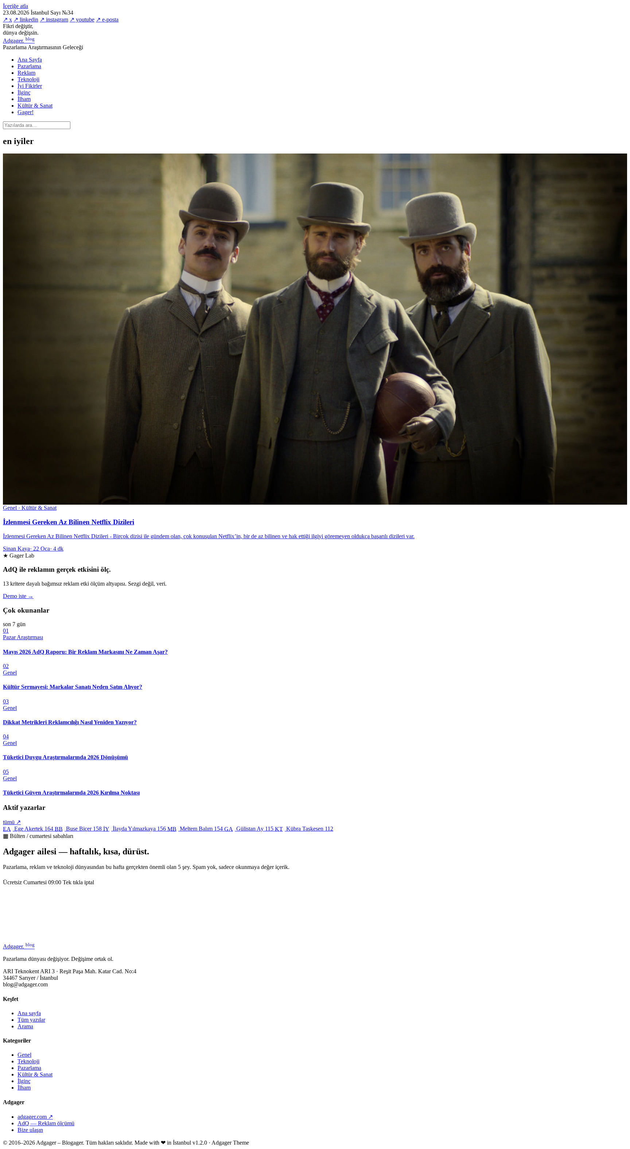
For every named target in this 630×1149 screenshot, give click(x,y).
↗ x (7, 19)
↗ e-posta (107, 19)
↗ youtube (82, 19)
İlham (24, 99)
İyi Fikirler (30, 86)
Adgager (19, 41)
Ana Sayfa (30, 60)
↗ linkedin (25, 19)
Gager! (26, 112)
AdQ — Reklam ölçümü (46, 1123)
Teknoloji (28, 79)
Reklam (26, 73)
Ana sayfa (29, 1013)
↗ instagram (54, 19)
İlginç (24, 92)
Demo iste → (18, 596)
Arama (25, 1026)
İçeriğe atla (15, 6)
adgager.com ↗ (35, 1117)
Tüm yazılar (31, 1020)
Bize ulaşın (30, 1130)
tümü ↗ (12, 822)
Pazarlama (29, 66)
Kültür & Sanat (35, 105)
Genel (24, 1055)
